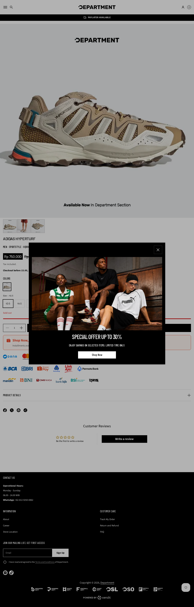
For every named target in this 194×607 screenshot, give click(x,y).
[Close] (158, 250)
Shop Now (97, 354)
